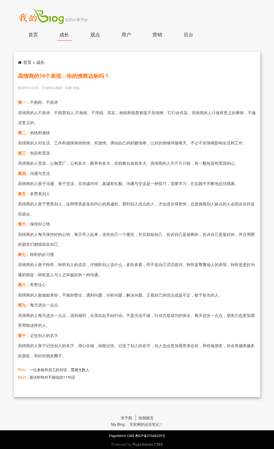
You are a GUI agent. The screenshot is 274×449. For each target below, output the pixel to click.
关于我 (126, 417)
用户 (126, 34)
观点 (95, 34)
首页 (33, 34)
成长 (64, 34)
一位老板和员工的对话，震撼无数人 (59, 369)
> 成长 (39, 62)
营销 (157, 34)
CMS (130, 435)
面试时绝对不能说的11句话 (52, 377)
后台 (188, 34)
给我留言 (146, 417)
